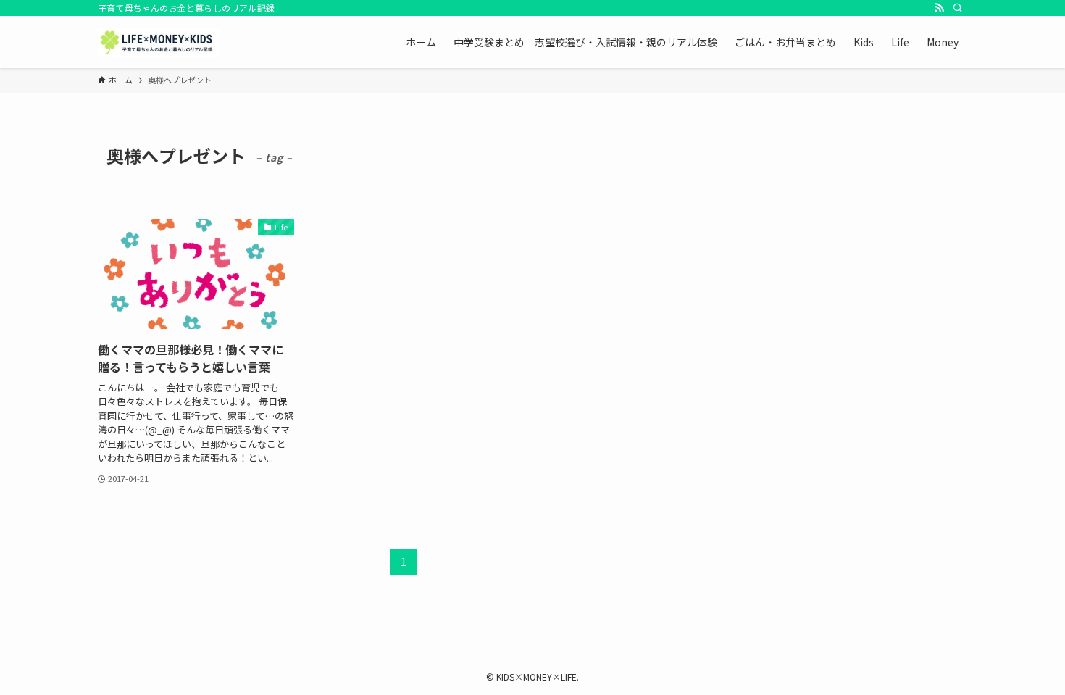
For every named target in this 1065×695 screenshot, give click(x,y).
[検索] (957, 8)
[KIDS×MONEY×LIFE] (158, 42)
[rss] (939, 8)
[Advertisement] (855, 229)
